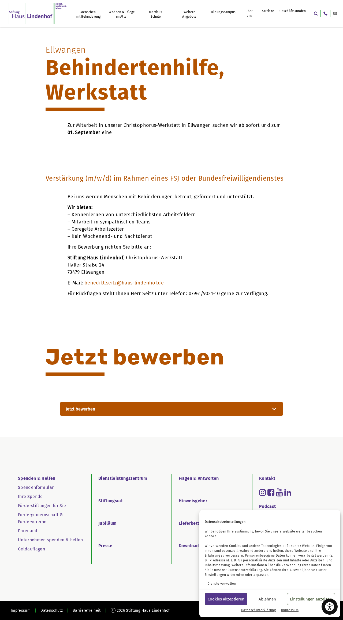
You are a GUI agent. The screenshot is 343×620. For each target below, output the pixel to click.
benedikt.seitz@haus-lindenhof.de (124, 283)
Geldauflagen (31, 548)
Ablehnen (267, 599)
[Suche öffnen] (315, 13)
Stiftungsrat (110, 500)
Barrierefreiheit (87, 610)
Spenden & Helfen (36, 478)
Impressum (290, 610)
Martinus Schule (155, 14)
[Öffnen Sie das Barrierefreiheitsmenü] (329, 606)
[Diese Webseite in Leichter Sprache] (335, 13)
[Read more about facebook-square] (270, 492)
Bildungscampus (223, 12)
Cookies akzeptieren (226, 599)
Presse (105, 545)
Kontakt (267, 478)
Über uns (249, 13)
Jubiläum (107, 523)
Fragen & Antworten (199, 478)
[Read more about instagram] (262, 492)
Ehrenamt (28, 530)
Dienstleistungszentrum (122, 478)
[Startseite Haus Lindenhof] (37, 13)
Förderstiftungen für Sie (42, 505)
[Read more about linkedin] (287, 492)
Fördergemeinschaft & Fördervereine (40, 518)
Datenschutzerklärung (245, 570)
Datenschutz (51, 610)
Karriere (268, 11)
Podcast (267, 506)
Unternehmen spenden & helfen (50, 539)
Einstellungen (215, 575)
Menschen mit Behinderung (88, 14)
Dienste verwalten (221, 583)
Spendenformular (36, 487)
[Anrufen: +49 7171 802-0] (325, 13)
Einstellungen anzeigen (311, 599)
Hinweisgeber (193, 500)
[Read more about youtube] (279, 492)
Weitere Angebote (189, 14)
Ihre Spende (30, 496)
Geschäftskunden (292, 11)
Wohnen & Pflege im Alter (122, 14)
